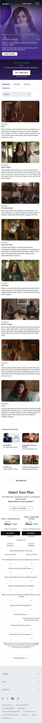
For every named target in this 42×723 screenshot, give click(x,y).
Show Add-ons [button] (19, 658)
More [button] (12, 45)
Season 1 (7, 94)
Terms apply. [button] (36, 643)
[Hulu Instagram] (18, 698)
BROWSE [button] (6, 674)
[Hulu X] (8, 698)
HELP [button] (4, 681)
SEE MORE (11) (21, 480)
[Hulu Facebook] (4, 698)
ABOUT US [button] (6, 689)
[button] (6, 84)
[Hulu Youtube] (14, 698)
